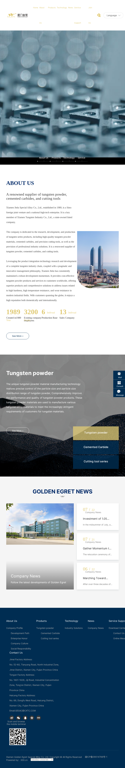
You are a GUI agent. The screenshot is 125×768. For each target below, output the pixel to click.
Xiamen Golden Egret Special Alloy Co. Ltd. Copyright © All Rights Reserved (44, 757)
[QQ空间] (32, 718)
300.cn (24, 760)
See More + (17, 336)
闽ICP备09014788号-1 (96, 756)
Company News (25, 576)
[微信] (18, 718)
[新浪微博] (11, 718)
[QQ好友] (25, 718)
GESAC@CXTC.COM (25, 710)
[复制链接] (38, 718)
